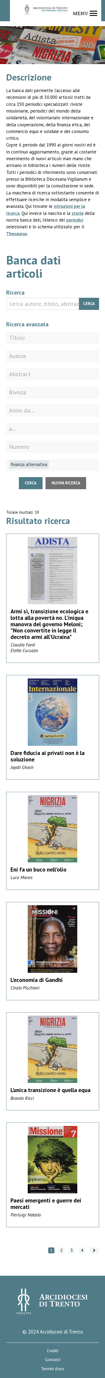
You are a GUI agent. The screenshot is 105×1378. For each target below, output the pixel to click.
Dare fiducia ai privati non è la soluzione (47, 756)
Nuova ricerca (66, 482)
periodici (74, 220)
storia (77, 213)
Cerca (89, 303)
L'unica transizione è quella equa (50, 1090)
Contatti (52, 1359)
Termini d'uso (52, 1368)
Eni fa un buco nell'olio (38, 869)
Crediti (52, 1350)
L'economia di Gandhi (36, 980)
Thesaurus (16, 234)
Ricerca (15, 292)
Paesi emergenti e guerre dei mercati (45, 1204)
